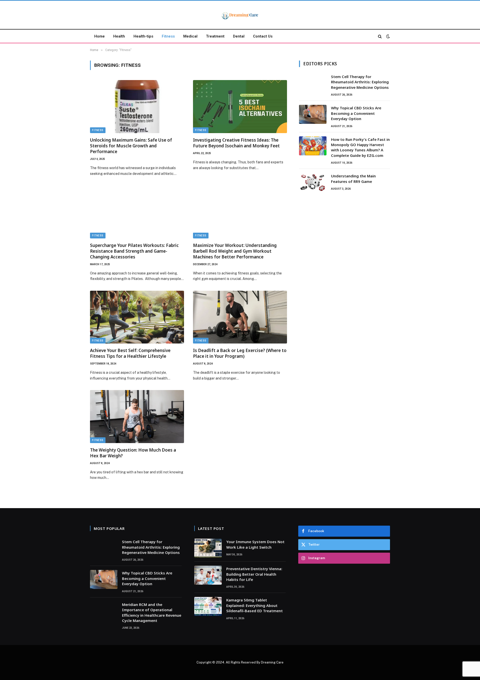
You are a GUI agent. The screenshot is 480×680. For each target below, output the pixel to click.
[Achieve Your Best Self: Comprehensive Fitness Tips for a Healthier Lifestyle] (137, 317)
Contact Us (262, 36)
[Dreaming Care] (240, 15)
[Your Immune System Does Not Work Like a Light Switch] (208, 548)
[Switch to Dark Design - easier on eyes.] (387, 36)
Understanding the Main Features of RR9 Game (353, 178)
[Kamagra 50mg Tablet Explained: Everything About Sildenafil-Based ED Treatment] (208, 606)
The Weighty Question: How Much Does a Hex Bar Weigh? (133, 453)
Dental (238, 36)
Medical (190, 36)
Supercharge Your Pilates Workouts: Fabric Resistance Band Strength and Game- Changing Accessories (134, 251)
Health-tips (143, 36)
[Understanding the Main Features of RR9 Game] (312, 182)
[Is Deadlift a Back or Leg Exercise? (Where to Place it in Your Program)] (240, 317)
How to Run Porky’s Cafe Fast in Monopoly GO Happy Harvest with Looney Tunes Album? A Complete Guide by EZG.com (360, 147)
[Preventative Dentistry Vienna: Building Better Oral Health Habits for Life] (208, 575)
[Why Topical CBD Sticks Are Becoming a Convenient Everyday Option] (312, 114)
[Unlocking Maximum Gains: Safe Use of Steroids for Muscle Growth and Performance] (137, 106)
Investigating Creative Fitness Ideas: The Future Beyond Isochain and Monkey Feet (236, 143)
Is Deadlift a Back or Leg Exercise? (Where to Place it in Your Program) (239, 353)
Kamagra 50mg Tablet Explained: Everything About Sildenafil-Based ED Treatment (254, 605)
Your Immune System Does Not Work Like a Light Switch (255, 544)
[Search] (380, 36)
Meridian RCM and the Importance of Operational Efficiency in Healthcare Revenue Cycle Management (151, 612)
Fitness (168, 36)
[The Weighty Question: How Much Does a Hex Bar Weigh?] (137, 416)
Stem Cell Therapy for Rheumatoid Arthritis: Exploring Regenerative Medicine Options (360, 82)
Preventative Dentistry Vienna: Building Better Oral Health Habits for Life (254, 574)
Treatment (215, 36)
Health (119, 36)
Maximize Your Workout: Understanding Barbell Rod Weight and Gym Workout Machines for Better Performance (235, 251)
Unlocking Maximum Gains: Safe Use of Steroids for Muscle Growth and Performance (131, 145)
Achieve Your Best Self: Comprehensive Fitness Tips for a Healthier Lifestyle (130, 353)
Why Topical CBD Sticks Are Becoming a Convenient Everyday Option (356, 113)
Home (99, 36)
